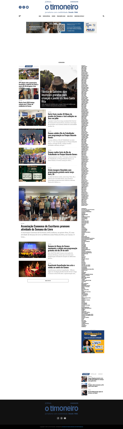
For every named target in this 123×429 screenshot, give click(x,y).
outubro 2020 (84, 136)
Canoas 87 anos (85, 223)
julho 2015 (83, 200)
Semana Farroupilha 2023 (87, 314)
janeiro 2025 (84, 86)
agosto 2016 (84, 187)
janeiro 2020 (84, 145)
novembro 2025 (84, 76)
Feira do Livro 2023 (85, 265)
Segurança (83, 311)
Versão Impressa (46, 16)
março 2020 (84, 143)
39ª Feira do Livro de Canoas (87, 209)
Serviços (83, 316)
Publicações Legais (61, 16)
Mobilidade (84, 284)
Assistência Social (85, 216)
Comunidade (84, 229)
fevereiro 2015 (84, 204)
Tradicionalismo (85, 323)
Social (82, 318)
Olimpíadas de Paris (86, 291)
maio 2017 (83, 177)
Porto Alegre (84, 303)
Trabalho (83, 322)
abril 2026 (83, 71)
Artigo (82, 215)
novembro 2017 (84, 171)
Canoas (83, 219)
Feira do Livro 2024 (85, 266)
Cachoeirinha (84, 217)
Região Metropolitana (86, 308)
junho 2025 (83, 81)
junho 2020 (83, 140)
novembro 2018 (84, 159)
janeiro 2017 (84, 181)
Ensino (82, 254)
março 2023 (84, 108)
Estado (83, 260)
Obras (82, 290)
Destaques (83, 240)
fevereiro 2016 (84, 193)
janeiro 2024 (84, 98)
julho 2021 (83, 127)
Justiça (83, 279)
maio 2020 (83, 141)
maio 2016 (83, 190)
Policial (83, 301)
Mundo (83, 287)
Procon (83, 306)
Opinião (83, 292)
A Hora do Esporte (85, 210)
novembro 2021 (84, 123)
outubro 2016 (84, 184)
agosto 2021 (84, 126)
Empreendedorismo (85, 249)
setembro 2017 (84, 173)
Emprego (83, 250)
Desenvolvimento (85, 237)
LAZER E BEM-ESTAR (86, 280)
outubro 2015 (84, 197)
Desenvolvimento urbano (87, 239)
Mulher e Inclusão (85, 286)
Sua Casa (83, 320)
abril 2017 (83, 178)
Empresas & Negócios (86, 251)
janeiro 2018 (84, 169)
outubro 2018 (84, 160)
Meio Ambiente (84, 283)
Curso (82, 235)
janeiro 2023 (84, 111)
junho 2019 (83, 153)
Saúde (82, 310)
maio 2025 (83, 82)
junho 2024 (83, 93)
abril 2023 (83, 107)
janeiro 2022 (84, 121)
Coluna (83, 227)
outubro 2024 (84, 89)
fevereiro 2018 (84, 168)
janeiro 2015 (84, 205)
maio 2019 (83, 154)
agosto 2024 (84, 91)
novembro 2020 (84, 135)
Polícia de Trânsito (85, 300)
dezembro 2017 (84, 170)
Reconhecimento (85, 307)
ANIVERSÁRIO (84, 214)
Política (83, 302)
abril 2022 (83, 118)
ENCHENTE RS (84, 253)
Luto (82, 282)
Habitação (83, 272)
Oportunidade (84, 293)
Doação (83, 243)
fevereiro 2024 (84, 97)
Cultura (83, 234)
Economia (83, 244)
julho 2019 (83, 152)
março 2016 (84, 192)
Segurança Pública (85, 312)
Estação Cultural (85, 259)
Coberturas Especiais (79, 16)
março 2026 (84, 71)
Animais (83, 213)
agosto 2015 (84, 199)
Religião (83, 309)
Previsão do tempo (85, 305)
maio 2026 (83, 70)
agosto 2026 (84, 66)
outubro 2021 (84, 124)
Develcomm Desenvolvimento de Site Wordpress (72, 426)
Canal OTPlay (70, 16)
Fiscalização (84, 268)
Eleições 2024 (84, 247)
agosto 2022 (84, 116)
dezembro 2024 (84, 87)
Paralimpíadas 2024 (86, 298)
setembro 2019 (84, 150)
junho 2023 (83, 105)
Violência (83, 326)
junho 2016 (83, 189)
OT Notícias (84, 295)
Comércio (83, 228)
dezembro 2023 (84, 99)
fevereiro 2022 (84, 120)
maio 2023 (83, 106)
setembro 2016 (84, 186)
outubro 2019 (84, 149)
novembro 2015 (84, 196)
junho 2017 (83, 176)
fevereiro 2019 (84, 157)
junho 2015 (83, 201)
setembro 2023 (84, 102)
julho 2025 (83, 80)
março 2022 (84, 119)
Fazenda (83, 264)
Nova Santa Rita (85, 289)
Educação (83, 245)
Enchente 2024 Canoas (86, 252)
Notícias (83, 288)
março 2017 (84, 179)
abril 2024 (83, 95)
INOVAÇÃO (83, 278)
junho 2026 (83, 68)
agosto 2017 (84, 174)
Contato (53, 16)
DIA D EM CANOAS (85, 241)
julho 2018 (83, 163)
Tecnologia (83, 321)
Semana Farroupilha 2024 (87, 315)
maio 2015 (83, 202)
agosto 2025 (84, 79)
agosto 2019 (84, 151)
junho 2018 (83, 164)
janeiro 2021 (84, 133)
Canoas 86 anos (85, 222)
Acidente (83, 212)
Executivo (83, 263)
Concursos (83, 231)
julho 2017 (83, 175)
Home (40, 16)
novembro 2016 (84, 183)
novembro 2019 (84, 148)
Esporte (83, 257)
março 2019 (84, 156)
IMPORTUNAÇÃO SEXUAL (87, 274)
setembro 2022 (84, 115)
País (82, 297)
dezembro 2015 (84, 195)
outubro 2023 (84, 101)
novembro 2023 (84, 100)
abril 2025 (83, 83)
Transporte (83, 325)
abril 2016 (83, 191)
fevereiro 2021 (84, 132)
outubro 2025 (84, 77)
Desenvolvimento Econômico (88, 238)
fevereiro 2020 (84, 144)
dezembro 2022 (84, 112)
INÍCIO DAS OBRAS (85, 277)
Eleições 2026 (84, 248)
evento (83, 261)
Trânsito (83, 324)
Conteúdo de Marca (85, 232)
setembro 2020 (84, 137)
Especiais (83, 256)
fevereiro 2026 (84, 73)
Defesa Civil (84, 236)
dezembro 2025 (84, 75)
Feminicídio (84, 267)
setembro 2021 (84, 125)
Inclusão (83, 276)
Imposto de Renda (85, 275)
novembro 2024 (84, 88)
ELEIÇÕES (83, 246)
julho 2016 (83, 188)
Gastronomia (84, 270)
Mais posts (48, 280)
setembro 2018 (84, 161)
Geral (82, 271)
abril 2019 (83, 155)
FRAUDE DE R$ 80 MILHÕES (87, 269)
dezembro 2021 (84, 122)
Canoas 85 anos (85, 221)
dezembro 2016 (84, 182)
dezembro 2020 (84, 134)
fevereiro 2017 (84, 180)
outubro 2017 (84, 172)
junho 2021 (83, 128)
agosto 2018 (84, 162)
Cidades (83, 225)
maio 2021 (83, 129)
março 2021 (84, 131)
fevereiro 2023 (84, 110)
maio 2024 (83, 94)
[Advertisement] (61, 50)
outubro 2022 (84, 114)
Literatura (83, 281)
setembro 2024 (84, 90)
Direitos (83, 242)
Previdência (84, 304)
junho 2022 (83, 117)
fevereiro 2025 (84, 85)
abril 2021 (83, 130)
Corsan (83, 233)
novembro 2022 (84, 113)
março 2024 (84, 96)
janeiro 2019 (84, 158)
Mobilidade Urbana (85, 285)
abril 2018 (83, 166)
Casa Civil (83, 224)
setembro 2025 (84, 78)
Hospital (83, 273)
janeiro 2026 (84, 74)
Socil (82, 319)
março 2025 (84, 84)
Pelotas (83, 299)
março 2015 (84, 203)
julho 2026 (83, 67)
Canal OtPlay (84, 218)
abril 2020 (83, 142)
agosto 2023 (84, 103)
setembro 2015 (84, 198)
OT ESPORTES (84, 294)
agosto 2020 (84, 138)
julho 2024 (83, 92)
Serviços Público (85, 317)
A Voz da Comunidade (86, 211)
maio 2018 (83, 165)
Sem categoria (84, 313)
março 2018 (84, 167)
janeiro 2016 (84, 194)
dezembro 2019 (84, 146)
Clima (82, 226)
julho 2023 (83, 104)
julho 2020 (83, 139)
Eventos (83, 262)
